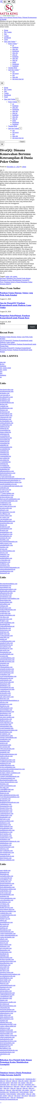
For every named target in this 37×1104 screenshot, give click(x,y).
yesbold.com (4, 406)
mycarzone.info (5, 747)
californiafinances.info (7, 994)
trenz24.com (4, 943)
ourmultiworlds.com (6, 876)
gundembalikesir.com (7, 402)
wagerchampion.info (6, 728)
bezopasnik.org (5, 981)
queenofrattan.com (6, 710)
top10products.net (6, 595)
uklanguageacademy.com (8, 589)
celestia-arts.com (5, 881)
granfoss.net (4, 1020)
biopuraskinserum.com (7, 993)
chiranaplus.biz (5, 1007)
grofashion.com (5, 839)
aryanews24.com (5, 489)
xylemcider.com (5, 560)
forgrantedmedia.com (7, 894)
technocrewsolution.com (8, 911)
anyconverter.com (6, 948)
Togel (6, 39)
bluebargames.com (6, 885)
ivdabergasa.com (5, 502)
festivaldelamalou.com (7, 887)
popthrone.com (5, 611)
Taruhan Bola (12, 68)
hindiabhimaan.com (6, 1045)
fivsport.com (4, 530)
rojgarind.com (4, 663)
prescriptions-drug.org (7, 909)
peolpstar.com (4, 896)
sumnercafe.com (5, 538)
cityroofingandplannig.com (8, 501)
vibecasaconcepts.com (7, 748)
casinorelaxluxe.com (6, 813)
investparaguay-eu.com (7, 512)
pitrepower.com (5, 1028)
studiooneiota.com (6, 719)
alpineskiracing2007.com (8, 1024)
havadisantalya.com (6, 397)
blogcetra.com (4, 698)
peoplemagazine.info (6, 391)
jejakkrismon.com (6, 952)
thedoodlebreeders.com (7, 521)
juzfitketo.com (4, 564)
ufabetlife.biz (4, 445)
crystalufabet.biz (5, 462)
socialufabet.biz (5, 449)
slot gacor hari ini (18, 79)
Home (6, 30)
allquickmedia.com (6, 957)
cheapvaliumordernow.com (9, 782)
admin (24, 167)
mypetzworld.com (6, 508)
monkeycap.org (5, 918)
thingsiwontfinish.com (7, 860)
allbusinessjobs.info (6, 593)
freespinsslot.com (5, 652)
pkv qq (12, 1079)
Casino (6, 36)
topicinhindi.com (5, 587)
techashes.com (4, 393)
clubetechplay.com (6, 815)
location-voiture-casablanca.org (10, 773)
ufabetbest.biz (4, 452)
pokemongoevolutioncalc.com (10, 841)
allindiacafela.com (6, 1022)
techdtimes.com (5, 399)
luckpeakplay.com (6, 836)
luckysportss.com (5, 834)
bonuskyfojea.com (6, 808)
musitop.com (4, 547)
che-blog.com (4, 617)
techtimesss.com (5, 902)
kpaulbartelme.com (6, 774)
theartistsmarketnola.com (8, 1006)
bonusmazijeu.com (6, 806)
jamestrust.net (4, 941)
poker (14, 62)
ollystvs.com (4, 702)
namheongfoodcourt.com (8, 1011)
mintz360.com (4, 637)
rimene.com (4, 1000)
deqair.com (3, 525)
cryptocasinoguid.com (7, 476)
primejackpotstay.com (7, 847)
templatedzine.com (6, 532)
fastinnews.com (5, 823)
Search (2, 323)
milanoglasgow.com (6, 1013)
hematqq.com (14, 1092)
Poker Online (12, 43)
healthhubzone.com (6, 408)
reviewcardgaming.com (7, 767)
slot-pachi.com (4, 650)
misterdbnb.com (5, 791)
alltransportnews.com (7, 471)
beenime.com (4, 784)
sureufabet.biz (4, 454)
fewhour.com (4, 665)
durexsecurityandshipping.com (10, 499)
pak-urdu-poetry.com (7, 697)
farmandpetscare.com (7, 687)
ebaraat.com (4, 410)
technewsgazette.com (7, 959)
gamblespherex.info (6, 735)
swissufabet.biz (5, 436)
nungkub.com (4, 556)
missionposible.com (6, 1033)
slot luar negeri (5, 1083)
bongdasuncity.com (6, 648)
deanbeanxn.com (5, 608)
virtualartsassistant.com (7, 778)
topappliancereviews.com (8, 1041)
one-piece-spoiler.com (7, 717)
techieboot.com (5, 401)
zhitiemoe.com (4, 554)
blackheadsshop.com (6, 771)
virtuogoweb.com (5, 417)
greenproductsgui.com (7, 659)
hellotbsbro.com (5, 685)
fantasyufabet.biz (5, 432)
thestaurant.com (5, 800)
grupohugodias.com (6, 523)
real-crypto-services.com (8, 506)
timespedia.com (5, 950)
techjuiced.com (5, 412)
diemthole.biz (4, 954)
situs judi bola (16, 1090)
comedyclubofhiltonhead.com (9, 776)
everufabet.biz (4, 465)
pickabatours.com (5, 596)
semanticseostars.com (7, 669)
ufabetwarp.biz (5, 426)
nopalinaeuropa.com (6, 571)
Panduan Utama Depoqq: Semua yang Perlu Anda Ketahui (16, 294)
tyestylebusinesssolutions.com (9, 797)
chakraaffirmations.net (7, 626)
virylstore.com (4, 904)
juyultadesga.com (5, 504)
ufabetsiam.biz (4, 434)
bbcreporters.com (5, 475)
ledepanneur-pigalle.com (8, 1002)
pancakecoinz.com (6, 619)
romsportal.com (5, 854)
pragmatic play (5, 1084)
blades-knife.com (5, 715)
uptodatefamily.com (6, 545)
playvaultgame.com (6, 850)
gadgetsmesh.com (6, 680)
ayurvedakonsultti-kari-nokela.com (11, 486)
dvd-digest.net (4, 1004)
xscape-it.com (4, 491)
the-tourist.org (4, 924)
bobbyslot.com (5, 634)
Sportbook (7, 38)
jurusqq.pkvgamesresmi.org (9, 1099)
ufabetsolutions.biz (6, 447)
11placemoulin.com (6, 635)
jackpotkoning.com (6, 828)
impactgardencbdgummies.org (10, 567)
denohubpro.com (5, 713)
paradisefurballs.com (6, 654)
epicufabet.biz (4, 460)
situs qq (14, 55)
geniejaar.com (4, 632)
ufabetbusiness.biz (6, 438)
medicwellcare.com (6, 756)
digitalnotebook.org (6, 645)
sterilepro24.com (5, 763)
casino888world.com (7, 789)
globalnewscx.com (6, 704)
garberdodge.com (5, 891)
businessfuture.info (6, 602)
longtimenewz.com (6, 832)
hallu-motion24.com (6, 1017)
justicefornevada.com (7, 682)
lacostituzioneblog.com (7, 551)
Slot (5, 34)
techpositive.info (5, 693)
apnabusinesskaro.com (7, 1052)
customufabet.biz (5, 456)
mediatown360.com (6, 1030)
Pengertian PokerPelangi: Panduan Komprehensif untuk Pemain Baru (15, 316)
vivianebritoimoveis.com (8, 915)
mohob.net (3, 639)
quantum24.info (5, 750)
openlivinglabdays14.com (8, 484)
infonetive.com (5, 989)
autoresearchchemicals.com (9, 1050)
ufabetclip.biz (4, 428)
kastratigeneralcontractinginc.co (10, 480)
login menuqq (24, 1092)
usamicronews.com (6, 837)
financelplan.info (5, 600)
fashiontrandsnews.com (7, 473)
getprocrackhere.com (7, 821)
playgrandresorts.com (7, 852)
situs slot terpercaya (6, 1086)
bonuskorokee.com (6, 810)
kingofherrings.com (6, 963)
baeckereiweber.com (6, 389)
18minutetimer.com (6, 667)
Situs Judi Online (9, 41)
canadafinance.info (6, 996)
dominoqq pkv (20, 1079)
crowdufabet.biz (5, 467)
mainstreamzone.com (7, 671)
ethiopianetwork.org (6, 678)
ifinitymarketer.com (6, 826)
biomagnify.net (5, 573)
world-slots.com (5, 613)
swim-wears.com (5, 893)
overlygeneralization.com (8, 676)
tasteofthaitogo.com (6, 978)
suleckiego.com (5, 1054)
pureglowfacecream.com (8, 961)
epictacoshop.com (6, 991)
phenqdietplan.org (6, 536)
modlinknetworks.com (7, 830)
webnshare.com (5, 674)
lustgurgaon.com (5, 630)
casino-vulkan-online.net (8, 1026)
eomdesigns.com (5, 739)
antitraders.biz (4, 488)
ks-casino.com (4, 517)
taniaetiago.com (5, 562)
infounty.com (4, 510)
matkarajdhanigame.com (8, 609)
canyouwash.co (5, 395)
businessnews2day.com (7, 760)
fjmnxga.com (4, 983)
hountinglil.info (5, 624)
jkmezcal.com (4, 793)
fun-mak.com (4, 787)
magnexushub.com (6, 415)
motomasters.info (5, 745)
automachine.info (5, 724)
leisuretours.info (5, 684)
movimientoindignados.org (8, 541)
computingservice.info (7, 689)
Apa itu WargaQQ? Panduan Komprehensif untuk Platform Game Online (15, 305)
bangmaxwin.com (6, 987)
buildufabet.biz (5, 469)
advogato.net (4, 926)
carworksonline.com (6, 900)
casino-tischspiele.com (7, 937)
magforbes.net (4, 917)
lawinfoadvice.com (6, 534)
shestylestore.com (5, 858)
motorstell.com (5, 905)
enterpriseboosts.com (7, 931)
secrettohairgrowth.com (7, 976)
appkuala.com (4, 969)
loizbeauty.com (5, 946)
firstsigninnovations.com (8, 889)
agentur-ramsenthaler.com (8, 737)
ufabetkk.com (4, 956)
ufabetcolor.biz (5, 441)
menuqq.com (4, 1079)
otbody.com (4, 939)
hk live (2, 364)
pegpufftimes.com (6, 880)
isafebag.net (4, 928)
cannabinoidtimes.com (7, 658)
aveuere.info (4, 656)
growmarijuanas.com (7, 672)
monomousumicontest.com (8, 730)
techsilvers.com (5, 527)
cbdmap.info (4, 606)
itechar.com (3, 404)
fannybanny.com (5, 824)
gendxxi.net (4, 743)
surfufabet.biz (4, 451)
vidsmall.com (4, 758)
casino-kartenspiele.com (8, 933)
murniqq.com (4, 1092)
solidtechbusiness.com (7, 765)
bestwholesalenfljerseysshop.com (10, 482)
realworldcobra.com (6, 723)
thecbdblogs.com (5, 1048)
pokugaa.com (4, 849)
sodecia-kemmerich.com (8, 786)
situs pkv (15, 49)
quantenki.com (5, 752)
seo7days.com (4, 970)
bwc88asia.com (5, 514)
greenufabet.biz (5, 439)
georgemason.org (5, 585)
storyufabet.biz (5, 458)
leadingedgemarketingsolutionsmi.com (12, 478)
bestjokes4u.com (5, 628)
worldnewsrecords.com (7, 761)
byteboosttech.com (6, 413)
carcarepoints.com (6, 519)
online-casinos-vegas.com (8, 1035)
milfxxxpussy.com (6, 543)
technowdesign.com (6, 497)
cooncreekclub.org (6, 878)
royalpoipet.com (5, 799)
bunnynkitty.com (5, 980)
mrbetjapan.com (5, 965)
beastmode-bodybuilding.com (9, 598)
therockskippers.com (6, 1019)
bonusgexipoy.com (6, 811)
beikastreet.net (4, 872)
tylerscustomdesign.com (8, 898)
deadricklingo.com (6, 732)
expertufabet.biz (5, 430)
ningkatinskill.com (6, 528)
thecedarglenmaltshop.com (8, 583)
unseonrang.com (5, 695)
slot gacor (15, 73)
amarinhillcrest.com (6, 922)
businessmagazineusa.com (8, 754)
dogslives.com (4, 706)
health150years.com (6, 907)
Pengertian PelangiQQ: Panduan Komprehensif (15, 348)
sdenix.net (3, 920)
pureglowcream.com (6, 972)
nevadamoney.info (6, 998)
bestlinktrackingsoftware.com (9, 802)
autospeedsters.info (6, 726)
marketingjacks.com (6, 1039)
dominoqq (15, 51)
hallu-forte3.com (5, 1015)
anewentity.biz (4, 967)
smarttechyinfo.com (6, 643)
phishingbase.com (6, 843)
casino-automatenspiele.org (9, 935)
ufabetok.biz (4, 464)
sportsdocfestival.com (7, 856)
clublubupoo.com (5, 804)
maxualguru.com (5, 647)
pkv (1, 371)
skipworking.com (5, 944)
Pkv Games (8, 32)
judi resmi (14, 1083)
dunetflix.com (4, 540)
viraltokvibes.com (6, 913)
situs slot (15, 77)
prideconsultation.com (7, 622)
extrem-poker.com (6, 515)
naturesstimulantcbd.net (7, 569)
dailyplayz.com (5, 819)
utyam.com (3, 549)
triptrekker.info (5, 741)
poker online (21, 1094)
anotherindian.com (6, 558)
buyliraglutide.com (6, 421)
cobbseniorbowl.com (7, 495)
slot (13, 71)
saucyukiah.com (5, 870)
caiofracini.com (5, 691)
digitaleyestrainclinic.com (8, 1032)
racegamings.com (5, 845)
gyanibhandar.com (6, 425)
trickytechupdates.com (7, 1043)
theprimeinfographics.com (8, 780)
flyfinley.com (4, 621)
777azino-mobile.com (7, 493)
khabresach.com (5, 1046)
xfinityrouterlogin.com (7, 1037)
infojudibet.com (5, 604)
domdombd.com (5, 817)
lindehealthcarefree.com (7, 591)
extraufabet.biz (5, 443)
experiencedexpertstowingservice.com (12, 769)
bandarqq (15, 47)
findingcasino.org (5, 721)
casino (7, 276)
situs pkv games (23, 1081)
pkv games (13, 276)
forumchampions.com (7, 883)
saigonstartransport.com (7, 985)
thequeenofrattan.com (7, 711)
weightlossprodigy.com (7, 641)
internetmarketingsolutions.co (9, 700)
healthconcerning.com (7, 661)
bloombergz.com (5, 930)
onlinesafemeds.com (6, 423)
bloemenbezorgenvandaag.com (10, 974)
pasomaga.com (5, 565)
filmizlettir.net (4, 874)
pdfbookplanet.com (6, 708)
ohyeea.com (4, 552)
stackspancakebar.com (7, 1009)
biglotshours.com (5, 419)
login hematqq (11, 1094)
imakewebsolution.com (7, 615)
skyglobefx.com (5, 734)
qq (13, 45)
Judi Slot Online (13, 70)
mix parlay (25, 1090)
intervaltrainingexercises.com (9, 795)
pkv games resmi (5, 368)
